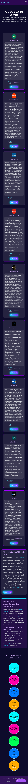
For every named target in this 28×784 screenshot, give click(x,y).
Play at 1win (14, 86)
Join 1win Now (7, 592)
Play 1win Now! (21, 781)
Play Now (14, 542)
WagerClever (5, 2)
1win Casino (16, 587)
